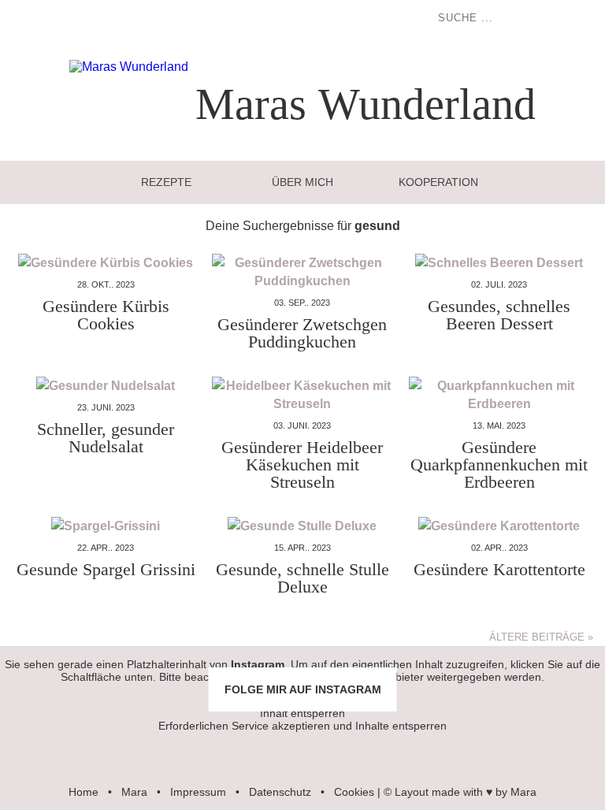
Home (83, 792)
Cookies (354, 792)
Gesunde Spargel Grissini (106, 569)
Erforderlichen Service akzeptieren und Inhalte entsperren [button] (302, 725)
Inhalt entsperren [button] (302, 713)
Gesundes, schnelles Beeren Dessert (499, 314)
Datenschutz (280, 792)
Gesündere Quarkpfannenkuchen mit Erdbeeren (499, 464)
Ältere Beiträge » (541, 637)
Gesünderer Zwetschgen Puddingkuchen (302, 332)
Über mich (302, 182)
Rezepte (166, 182)
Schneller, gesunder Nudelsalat (105, 437)
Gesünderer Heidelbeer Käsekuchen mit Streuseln (302, 464)
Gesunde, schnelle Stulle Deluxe (302, 577)
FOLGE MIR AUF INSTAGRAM (303, 689)
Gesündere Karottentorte (499, 569)
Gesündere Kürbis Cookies (106, 314)
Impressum (198, 792)
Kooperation (438, 182)
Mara (134, 792)
